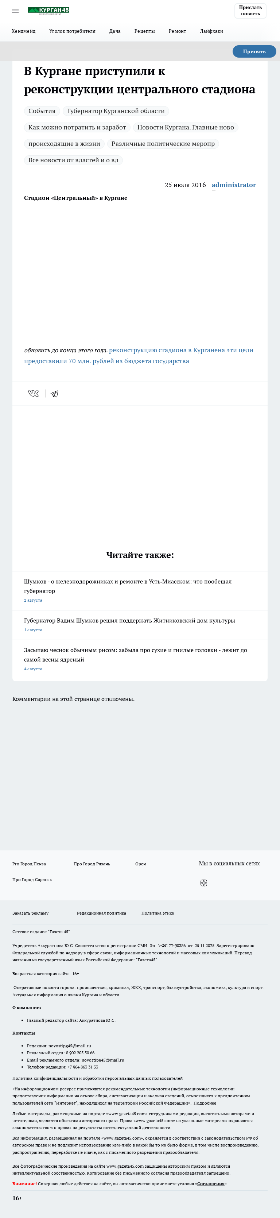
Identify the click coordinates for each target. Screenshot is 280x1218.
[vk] (34, 393)
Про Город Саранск (32, 879)
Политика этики (157, 913)
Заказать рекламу (30, 913)
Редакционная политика (101, 913)
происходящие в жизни (64, 143)
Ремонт (177, 31)
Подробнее (205, 1103)
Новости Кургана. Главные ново (185, 127)
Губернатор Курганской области (116, 110)
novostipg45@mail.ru (69, 1045)
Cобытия (42, 110)
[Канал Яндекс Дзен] (204, 883)
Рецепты (145, 31)
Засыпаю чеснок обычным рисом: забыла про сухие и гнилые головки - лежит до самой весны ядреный (135, 658)
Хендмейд (23, 31)
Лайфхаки (211, 31)
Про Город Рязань (92, 863)
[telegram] (57, 393)
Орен (140, 863)
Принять (254, 51)
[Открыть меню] (15, 11)
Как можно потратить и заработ (77, 127)
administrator (234, 185)
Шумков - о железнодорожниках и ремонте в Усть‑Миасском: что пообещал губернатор (128, 590)
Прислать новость (250, 10)
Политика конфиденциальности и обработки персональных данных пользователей (97, 1078)
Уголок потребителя (72, 31)
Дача (115, 31)
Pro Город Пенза (29, 863)
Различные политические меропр (163, 143)
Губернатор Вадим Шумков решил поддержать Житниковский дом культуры (129, 624)
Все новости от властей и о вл (73, 160)
